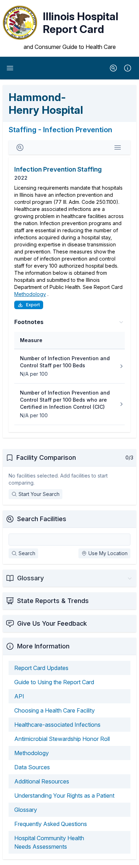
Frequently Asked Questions (50, 823)
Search (27, 553)
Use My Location (108, 553)
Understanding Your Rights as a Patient (64, 795)
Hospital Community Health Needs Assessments (49, 842)
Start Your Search (39, 494)
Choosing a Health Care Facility (54, 710)
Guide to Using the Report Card (54, 682)
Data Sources (32, 767)
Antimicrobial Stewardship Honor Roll (62, 738)
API (19, 696)
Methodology (30, 294)
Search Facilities (41, 519)
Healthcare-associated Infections (57, 724)
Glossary (25, 809)
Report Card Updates (41, 667)
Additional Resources (41, 781)
